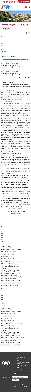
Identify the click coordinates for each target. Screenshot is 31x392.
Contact (6, 384)
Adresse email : (7, 377)
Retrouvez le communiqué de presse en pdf (15, 59)
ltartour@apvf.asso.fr (15, 208)
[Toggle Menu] (26, 7)
